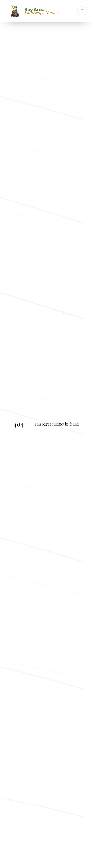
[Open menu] (82, 10)
